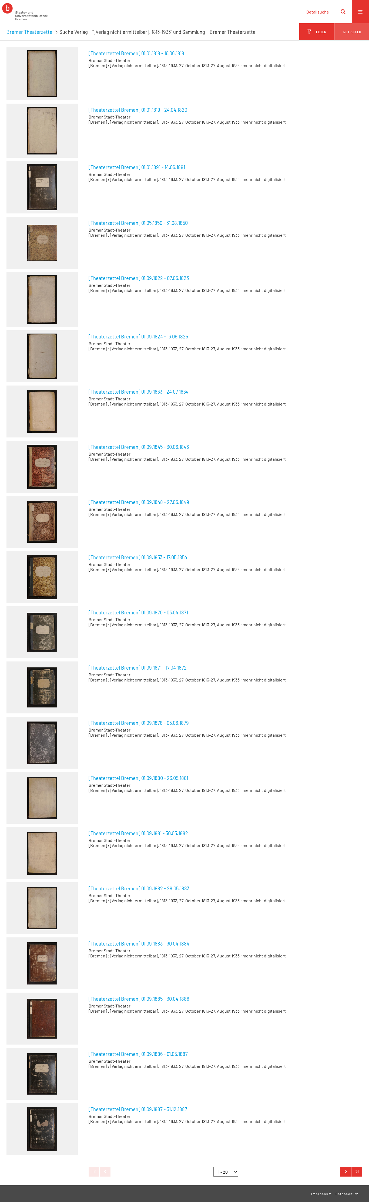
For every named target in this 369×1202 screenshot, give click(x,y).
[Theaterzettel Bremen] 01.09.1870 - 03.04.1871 (138, 612)
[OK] (343, 11)
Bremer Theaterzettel (29, 32)
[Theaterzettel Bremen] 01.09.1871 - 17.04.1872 (138, 668)
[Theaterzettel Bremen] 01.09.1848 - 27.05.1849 (139, 502)
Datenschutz (347, 1194)
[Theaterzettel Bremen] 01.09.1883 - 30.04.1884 (139, 944)
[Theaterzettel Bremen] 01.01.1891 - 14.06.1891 (137, 167)
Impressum (321, 1194)
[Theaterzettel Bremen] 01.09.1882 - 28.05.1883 (139, 888)
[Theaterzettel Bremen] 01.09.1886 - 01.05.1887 (138, 1054)
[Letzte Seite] (356, 1172)
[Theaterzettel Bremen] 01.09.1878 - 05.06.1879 (139, 723)
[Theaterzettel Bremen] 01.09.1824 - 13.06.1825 (138, 337)
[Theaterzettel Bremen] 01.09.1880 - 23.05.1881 (138, 778)
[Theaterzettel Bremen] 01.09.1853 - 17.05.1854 (138, 557)
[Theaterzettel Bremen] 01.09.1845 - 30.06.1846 (139, 447)
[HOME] (25, 12)
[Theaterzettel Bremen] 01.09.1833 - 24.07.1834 (139, 392)
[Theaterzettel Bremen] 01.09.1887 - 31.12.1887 (138, 1109)
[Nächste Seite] (345, 1172)
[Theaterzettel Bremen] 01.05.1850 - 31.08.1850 (138, 223)
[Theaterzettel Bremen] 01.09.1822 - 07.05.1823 (139, 278)
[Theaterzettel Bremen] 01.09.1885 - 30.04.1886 (139, 999)
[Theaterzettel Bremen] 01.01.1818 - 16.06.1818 (136, 53)
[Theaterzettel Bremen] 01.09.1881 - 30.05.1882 (138, 833)
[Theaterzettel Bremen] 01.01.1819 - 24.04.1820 (138, 110)
